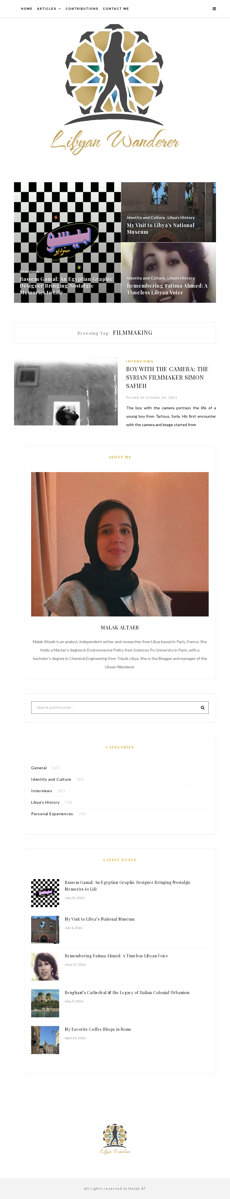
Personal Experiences (52, 813)
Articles (47, 9)
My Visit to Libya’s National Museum (99, 919)
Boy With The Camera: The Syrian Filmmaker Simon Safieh (167, 377)
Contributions (82, 9)
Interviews (139, 361)
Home (27, 9)
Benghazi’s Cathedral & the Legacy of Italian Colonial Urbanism (127, 992)
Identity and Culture (51, 779)
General (39, 767)
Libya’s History (45, 802)
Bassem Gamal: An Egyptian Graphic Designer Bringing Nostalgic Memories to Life (128, 886)
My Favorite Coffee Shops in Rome (98, 1029)
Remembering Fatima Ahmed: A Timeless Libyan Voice (116, 955)
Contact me (116, 9)
